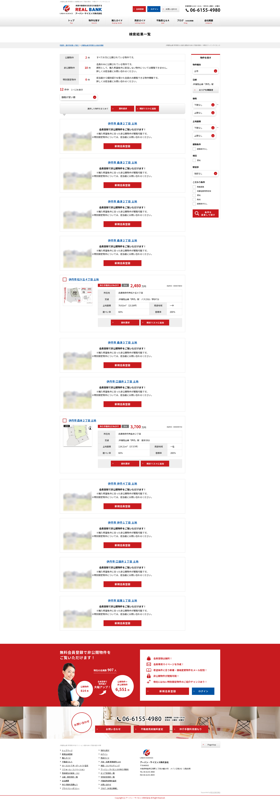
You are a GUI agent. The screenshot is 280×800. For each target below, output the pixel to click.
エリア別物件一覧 (108, 773)
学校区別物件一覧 (108, 777)
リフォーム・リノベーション (73, 769)
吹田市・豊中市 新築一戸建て (69, 45)
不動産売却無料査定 (108, 780)
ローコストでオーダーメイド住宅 (75, 765)
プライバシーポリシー (70, 788)
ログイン (104, 754)
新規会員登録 (67, 754)
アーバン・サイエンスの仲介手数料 (115, 769)
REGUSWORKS (215, 792)
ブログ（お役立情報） (109, 788)
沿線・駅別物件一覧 (70, 777)
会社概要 (65, 780)
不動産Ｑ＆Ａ (67, 761)
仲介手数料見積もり (70, 784)
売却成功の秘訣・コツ (70, 773)
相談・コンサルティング (110, 765)
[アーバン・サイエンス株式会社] (81, 12)
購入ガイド (66, 758)
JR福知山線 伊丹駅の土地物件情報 (92, 45)
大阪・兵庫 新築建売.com (111, 761)
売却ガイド (105, 758)
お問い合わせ (106, 784)
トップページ (67, 750)
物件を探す (105, 750)
